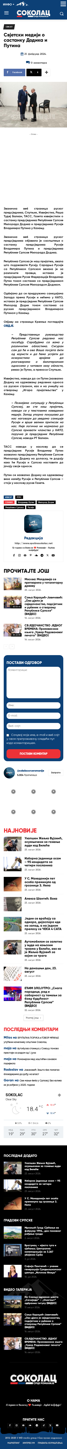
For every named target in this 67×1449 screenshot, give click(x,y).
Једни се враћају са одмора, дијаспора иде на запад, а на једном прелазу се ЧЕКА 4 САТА (43, 923)
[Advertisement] (33, 170)
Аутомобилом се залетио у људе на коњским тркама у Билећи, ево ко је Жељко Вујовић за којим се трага (43, 949)
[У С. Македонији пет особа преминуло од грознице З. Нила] (13, 884)
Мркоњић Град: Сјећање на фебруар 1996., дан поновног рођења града (43, 1231)
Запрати (55, 773)
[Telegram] (42, 555)
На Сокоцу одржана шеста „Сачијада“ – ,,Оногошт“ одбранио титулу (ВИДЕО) (41, 1300)
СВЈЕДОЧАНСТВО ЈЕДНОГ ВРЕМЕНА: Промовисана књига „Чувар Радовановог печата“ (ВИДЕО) (44, 630)
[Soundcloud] (36, 555)
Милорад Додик (46, 502)
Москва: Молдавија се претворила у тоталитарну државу (44, 582)
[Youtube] (53, 555)
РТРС (19, 497)
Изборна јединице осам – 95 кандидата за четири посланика (43, 861)
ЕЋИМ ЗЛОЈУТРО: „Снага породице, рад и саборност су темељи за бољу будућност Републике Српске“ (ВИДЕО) (43, 997)
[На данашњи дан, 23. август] (13, 974)
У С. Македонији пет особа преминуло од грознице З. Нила (40, 881)
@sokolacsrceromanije (30, 770)
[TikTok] (43, 1425)
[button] (63, 4)
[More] (46, 72)
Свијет (9, 27)
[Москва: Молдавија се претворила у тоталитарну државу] (13, 584)
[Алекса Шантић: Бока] (13, 904)
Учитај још (32, 1018)
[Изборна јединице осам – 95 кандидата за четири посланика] (13, 864)
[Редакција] (33, 524)
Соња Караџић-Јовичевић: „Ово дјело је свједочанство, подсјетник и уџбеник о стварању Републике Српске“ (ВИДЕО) (44, 606)
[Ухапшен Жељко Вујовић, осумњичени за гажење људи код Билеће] (13, 844)
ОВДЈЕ (8, 325)
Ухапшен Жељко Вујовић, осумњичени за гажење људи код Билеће (44, 841)
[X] (47, 555)
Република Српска (14, 507)
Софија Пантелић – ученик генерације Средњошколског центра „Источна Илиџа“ (43, 1269)
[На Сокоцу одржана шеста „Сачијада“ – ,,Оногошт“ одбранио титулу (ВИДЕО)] (13, 1302)
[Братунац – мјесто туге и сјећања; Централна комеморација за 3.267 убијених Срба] (13, 1250)
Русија (31, 507)
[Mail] (25, 555)
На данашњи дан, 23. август (41, 970)
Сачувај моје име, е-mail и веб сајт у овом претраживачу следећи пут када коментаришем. (33, 739)
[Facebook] (13, 555)
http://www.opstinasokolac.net (33, 543)
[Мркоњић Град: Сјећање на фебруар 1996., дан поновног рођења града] (13, 1232)
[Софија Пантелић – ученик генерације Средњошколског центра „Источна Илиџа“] (13, 1271)
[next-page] (12, 646)
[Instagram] (19, 555)
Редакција (33, 538)
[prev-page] (6, 646)
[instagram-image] (13, 791)
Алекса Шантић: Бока (41, 899)
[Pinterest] (30, 555)
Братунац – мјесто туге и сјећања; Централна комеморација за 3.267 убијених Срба (40, 1250)
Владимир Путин (26, 502)
